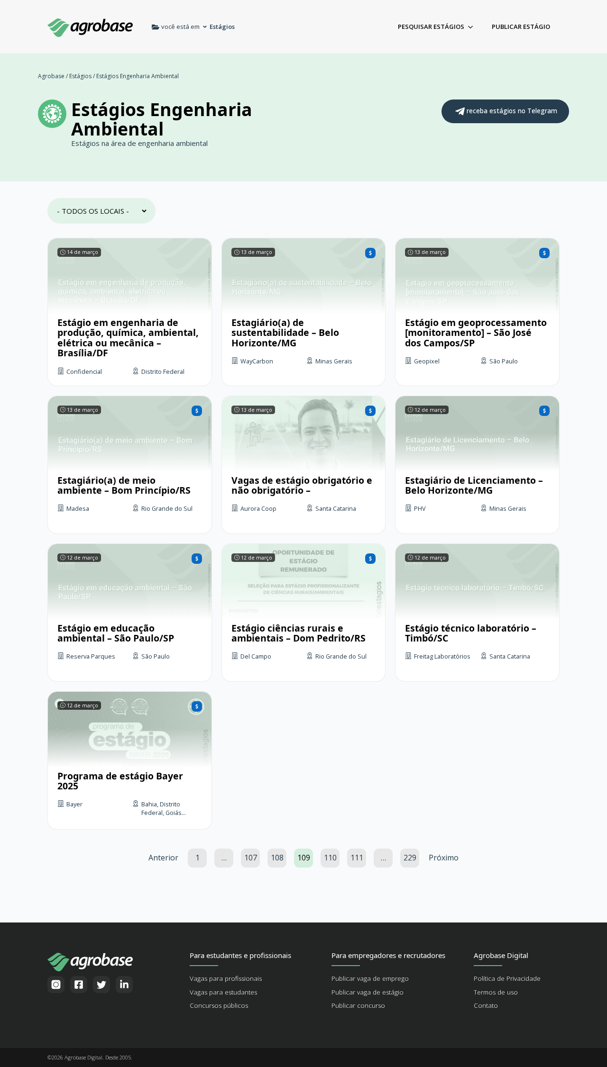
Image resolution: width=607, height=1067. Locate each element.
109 (303, 857)
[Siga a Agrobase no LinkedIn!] (124, 984)
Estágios (80, 76)
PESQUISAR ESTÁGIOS (431, 26)
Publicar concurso (358, 1005)
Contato (486, 1005)
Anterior (163, 857)
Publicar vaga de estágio (367, 992)
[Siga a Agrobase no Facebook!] (78, 984)
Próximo (444, 857)
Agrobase (51, 76)
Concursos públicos (219, 1005)
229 (410, 857)
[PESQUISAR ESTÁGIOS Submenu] (473, 26)
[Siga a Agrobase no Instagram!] (55, 984)
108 (277, 857)
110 (330, 857)
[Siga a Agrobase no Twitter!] (101, 984)
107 (250, 857)
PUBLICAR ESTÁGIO (521, 26)
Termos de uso (496, 992)
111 (356, 857)
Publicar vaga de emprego (370, 978)
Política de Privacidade (507, 978)
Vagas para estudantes (223, 992)
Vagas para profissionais (226, 978)
